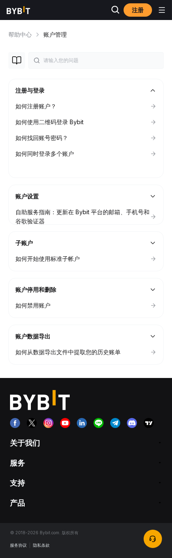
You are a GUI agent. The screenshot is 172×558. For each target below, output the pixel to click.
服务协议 (18, 545)
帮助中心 (20, 34)
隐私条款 (41, 545)
